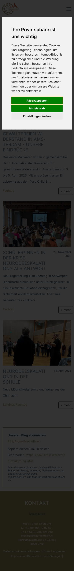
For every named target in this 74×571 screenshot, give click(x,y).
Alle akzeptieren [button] (37, 100)
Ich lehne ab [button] (37, 108)
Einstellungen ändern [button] (37, 116)
